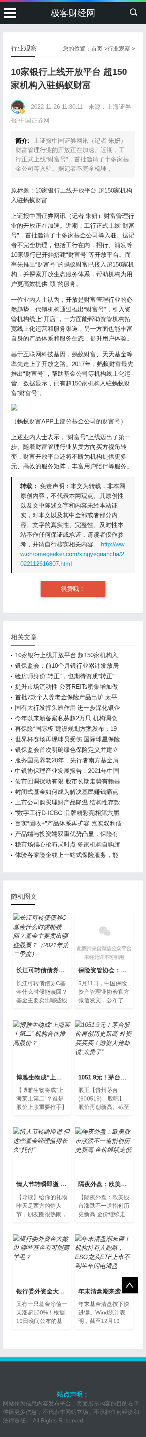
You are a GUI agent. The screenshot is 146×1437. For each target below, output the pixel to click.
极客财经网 (73, 13)
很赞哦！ (73, 588)
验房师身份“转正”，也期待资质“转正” (64, 676)
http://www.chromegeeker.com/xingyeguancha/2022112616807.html (72, 554)
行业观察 (118, 48)
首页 (97, 48)
